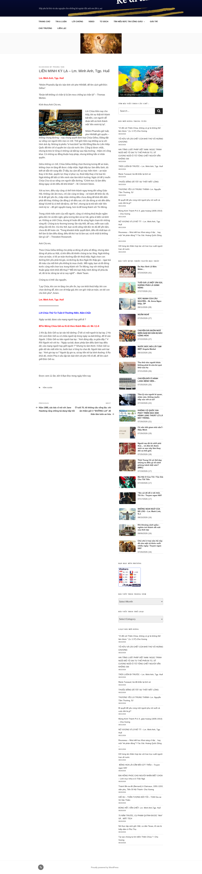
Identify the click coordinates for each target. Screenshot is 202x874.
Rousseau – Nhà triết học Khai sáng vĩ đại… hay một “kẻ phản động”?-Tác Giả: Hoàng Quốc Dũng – (140, 235)
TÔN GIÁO (48, 387)
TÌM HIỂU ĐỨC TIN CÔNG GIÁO (128, 21)
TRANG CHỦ (44, 21)
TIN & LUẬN (61, 21)
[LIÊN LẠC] (41, 867)
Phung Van (58, 67)
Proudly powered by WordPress (104, 867)
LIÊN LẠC (61, 28)
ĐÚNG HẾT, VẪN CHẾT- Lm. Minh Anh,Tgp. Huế (139, 808)
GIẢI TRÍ (154, 21)
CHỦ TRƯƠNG (45, 28)
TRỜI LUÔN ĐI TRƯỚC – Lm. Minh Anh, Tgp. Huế (140, 166)
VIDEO (91, 21)
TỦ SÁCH (104, 21)
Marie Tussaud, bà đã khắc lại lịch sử (134, 174)
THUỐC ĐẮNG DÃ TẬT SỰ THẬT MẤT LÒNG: (138, 182)
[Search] (159, 111)
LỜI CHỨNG (77, 21)
